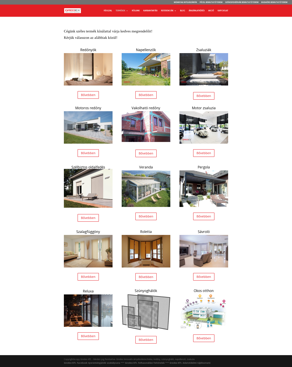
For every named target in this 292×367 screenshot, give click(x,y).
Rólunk (136, 11)
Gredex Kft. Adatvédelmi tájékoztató (190, 362)
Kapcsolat (223, 11)
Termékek (120, 11)
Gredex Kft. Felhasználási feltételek (145, 362)
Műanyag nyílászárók (185, 2)
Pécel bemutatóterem (211, 2)
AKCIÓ (211, 11)
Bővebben (88, 95)
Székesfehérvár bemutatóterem (242, 2)
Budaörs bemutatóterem (274, 2)
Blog (182, 11)
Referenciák (167, 11)
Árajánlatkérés (197, 11)
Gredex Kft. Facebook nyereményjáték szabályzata (92, 362)
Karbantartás (150, 11)
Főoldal (108, 11)
